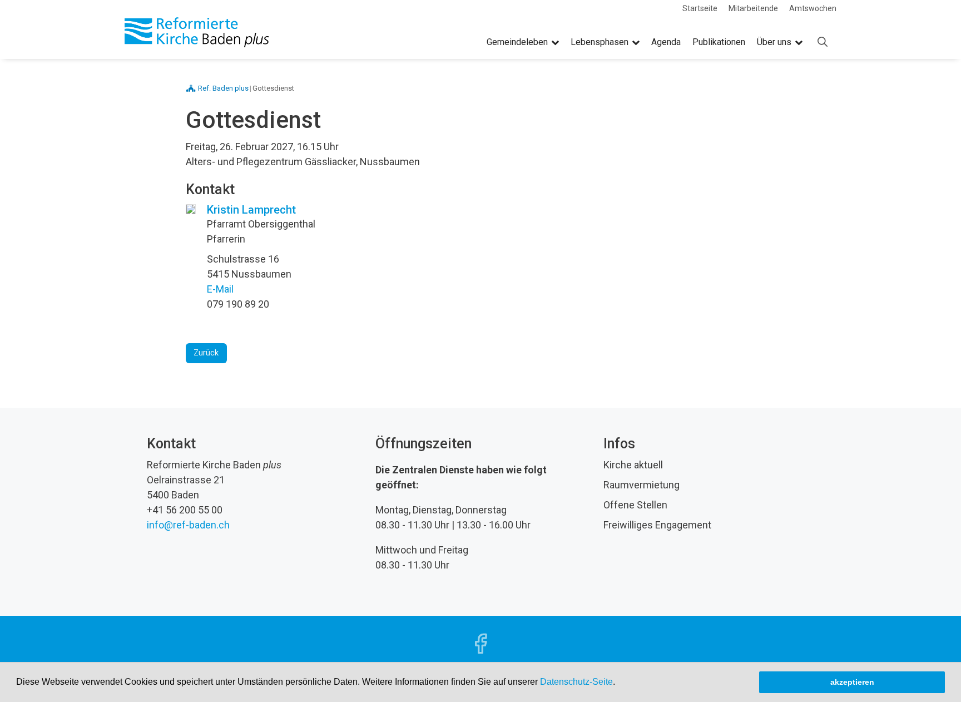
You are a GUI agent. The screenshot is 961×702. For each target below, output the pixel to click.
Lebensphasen (599, 42)
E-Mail (220, 289)
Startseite (699, 8)
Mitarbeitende (753, 8)
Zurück (206, 353)
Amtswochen (812, 8)
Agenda (666, 42)
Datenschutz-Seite (576, 681)
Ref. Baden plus (223, 88)
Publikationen (718, 42)
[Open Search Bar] (822, 42)
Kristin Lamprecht (251, 209)
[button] (619, 683)
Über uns (774, 42)
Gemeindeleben (517, 42)
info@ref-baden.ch (188, 525)
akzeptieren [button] (852, 682)
